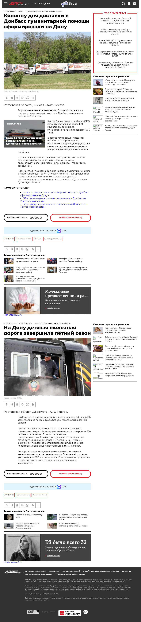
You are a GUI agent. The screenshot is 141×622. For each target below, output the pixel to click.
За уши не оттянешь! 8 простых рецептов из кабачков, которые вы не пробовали (121, 91)
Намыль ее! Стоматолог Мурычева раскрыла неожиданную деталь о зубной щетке (120, 366)
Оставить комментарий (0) (70, 218)
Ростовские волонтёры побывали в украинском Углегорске (30, 260)
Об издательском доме (35, 571)
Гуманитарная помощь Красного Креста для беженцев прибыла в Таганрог (73, 270)
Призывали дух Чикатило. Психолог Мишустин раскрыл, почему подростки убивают (115, 64)
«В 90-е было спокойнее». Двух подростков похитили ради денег (119, 374)
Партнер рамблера (48, 612)
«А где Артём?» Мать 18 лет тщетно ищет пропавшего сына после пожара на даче (120, 109)
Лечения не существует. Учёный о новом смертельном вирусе (119, 99)
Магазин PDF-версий (71, 571)
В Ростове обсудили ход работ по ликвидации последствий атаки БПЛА (74, 517)
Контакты (126, 571)
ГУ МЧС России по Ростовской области (21, 91)
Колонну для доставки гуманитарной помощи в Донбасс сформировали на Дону (30, 278)
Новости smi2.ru (13, 315)
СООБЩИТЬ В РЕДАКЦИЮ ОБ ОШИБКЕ (70, 574)
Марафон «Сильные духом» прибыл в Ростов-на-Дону (71, 260)
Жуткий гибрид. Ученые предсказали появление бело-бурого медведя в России (121, 128)
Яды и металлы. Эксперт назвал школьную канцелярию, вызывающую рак (118, 330)
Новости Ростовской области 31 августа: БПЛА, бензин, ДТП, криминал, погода (115, 20)
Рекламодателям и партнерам (38, 574)
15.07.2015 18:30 (10, 11)
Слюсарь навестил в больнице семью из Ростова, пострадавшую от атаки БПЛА (115, 53)
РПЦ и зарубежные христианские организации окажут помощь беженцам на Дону (30, 270)
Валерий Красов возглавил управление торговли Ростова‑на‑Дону (27, 526)
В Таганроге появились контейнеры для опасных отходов (73, 525)
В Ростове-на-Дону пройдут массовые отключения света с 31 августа (115, 31)
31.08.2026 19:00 (10, 323)
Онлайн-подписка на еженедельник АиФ (101, 571)
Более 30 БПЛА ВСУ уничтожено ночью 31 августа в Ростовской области (115, 42)
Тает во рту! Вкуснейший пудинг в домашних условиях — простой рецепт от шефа (119, 348)
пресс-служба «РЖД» (13, 398)
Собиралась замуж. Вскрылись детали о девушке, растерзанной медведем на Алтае (119, 357)
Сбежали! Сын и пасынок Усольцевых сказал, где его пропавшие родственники (121, 118)
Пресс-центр (54, 571)
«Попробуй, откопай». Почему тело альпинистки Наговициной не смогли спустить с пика (120, 82)
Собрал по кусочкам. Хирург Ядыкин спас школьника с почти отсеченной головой (121, 339)
